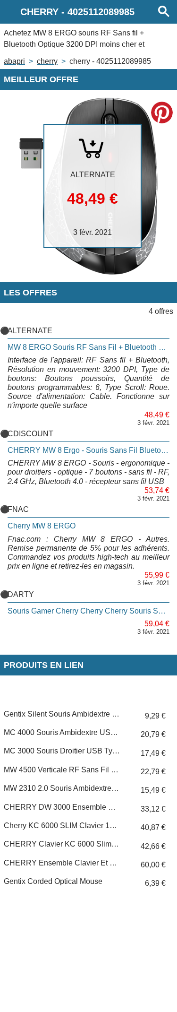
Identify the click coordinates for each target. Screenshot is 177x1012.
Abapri (14, 61)
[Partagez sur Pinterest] (162, 112)
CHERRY (47, 61)
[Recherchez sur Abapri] (164, 12)
